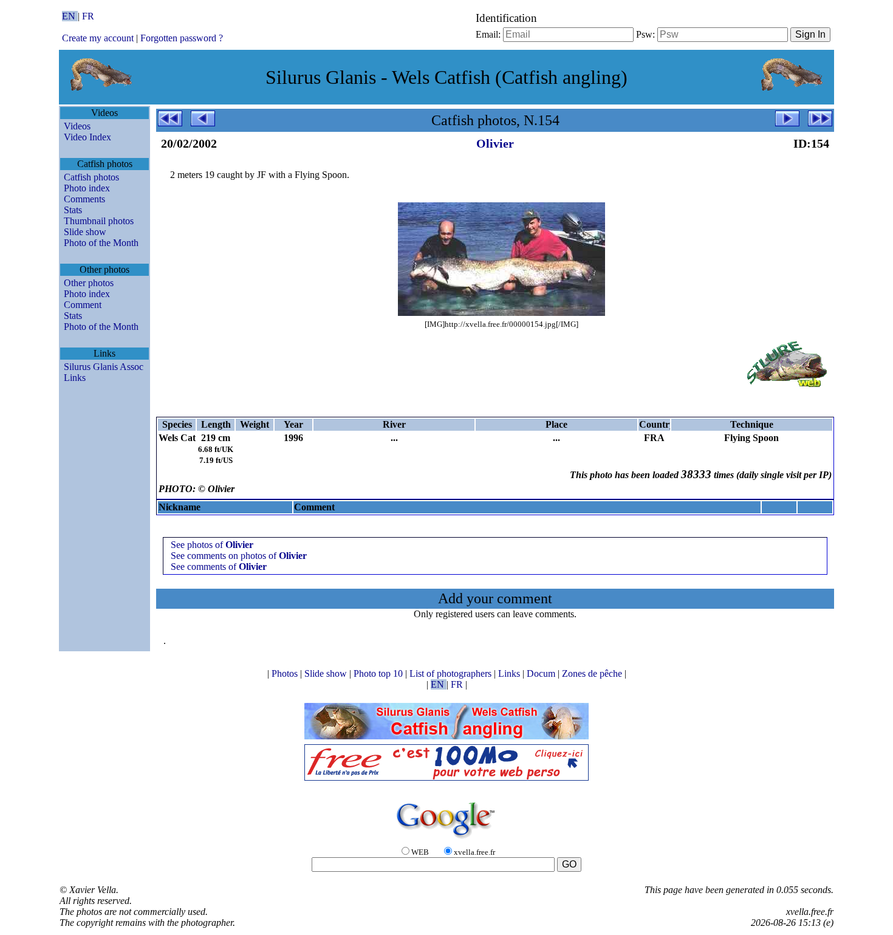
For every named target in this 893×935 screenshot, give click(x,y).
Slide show (85, 232)
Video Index (87, 137)
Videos (77, 126)
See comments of (219, 566)
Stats (73, 210)
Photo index (87, 188)
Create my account (98, 38)
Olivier (495, 143)
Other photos (89, 283)
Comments (84, 199)
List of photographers (451, 673)
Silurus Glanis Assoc (103, 366)
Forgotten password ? (181, 38)
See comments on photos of (239, 555)
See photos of (212, 544)
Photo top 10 (379, 673)
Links (75, 377)
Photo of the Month (101, 243)
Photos (286, 673)
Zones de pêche (593, 673)
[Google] (446, 839)
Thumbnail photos (99, 221)
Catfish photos (91, 177)
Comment (82, 305)
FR (88, 16)
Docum (542, 673)
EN (70, 16)
